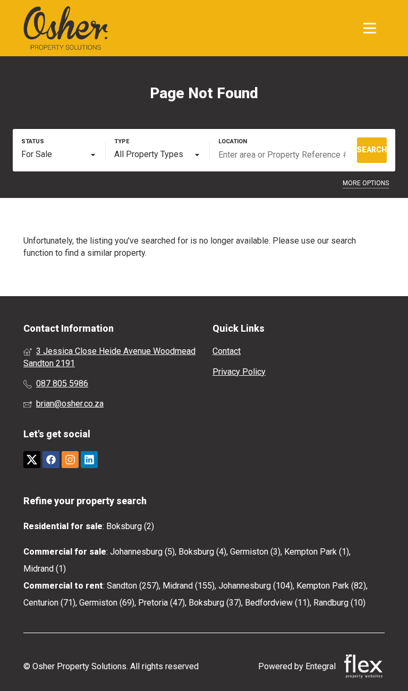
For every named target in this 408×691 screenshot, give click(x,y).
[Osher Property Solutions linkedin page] (89, 460)
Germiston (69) (106, 603)
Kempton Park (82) (331, 586)
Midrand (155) (189, 586)
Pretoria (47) (161, 603)
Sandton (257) (133, 586)
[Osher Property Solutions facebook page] (51, 460)
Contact (226, 351)
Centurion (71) (49, 603)
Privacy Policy (239, 372)
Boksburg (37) (215, 603)
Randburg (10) (339, 603)
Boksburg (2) (130, 526)
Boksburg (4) (202, 552)
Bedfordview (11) (277, 603)
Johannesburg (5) (142, 552)
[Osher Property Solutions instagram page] (70, 460)
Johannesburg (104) (255, 586)
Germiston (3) (255, 552)
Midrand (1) (44, 569)
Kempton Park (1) (316, 552)
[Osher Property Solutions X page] (31, 460)
